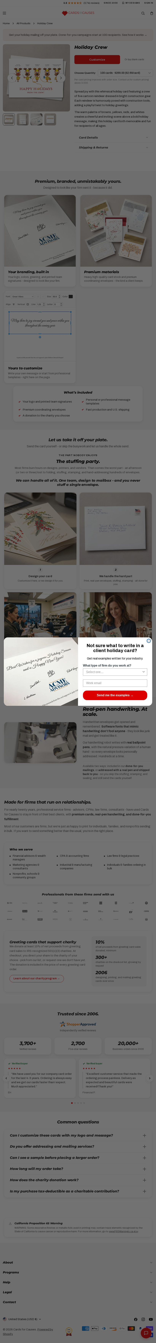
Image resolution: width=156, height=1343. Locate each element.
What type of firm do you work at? (107, 665)
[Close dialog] (149, 641)
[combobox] (114, 672)
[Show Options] (144, 672)
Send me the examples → (115, 695)
